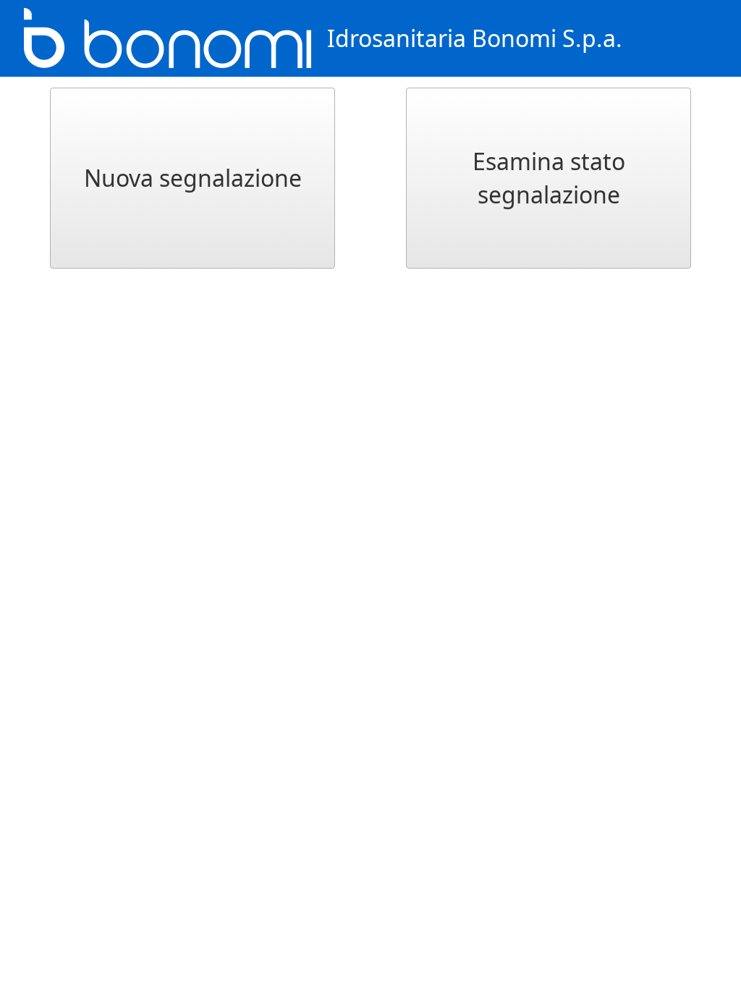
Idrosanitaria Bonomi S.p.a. (474, 38)
